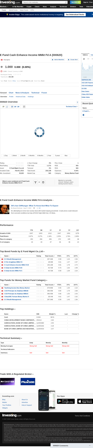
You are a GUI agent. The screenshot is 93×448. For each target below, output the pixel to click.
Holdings (31, 97)
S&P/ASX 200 (86, 80)
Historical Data (20, 97)
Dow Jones (85, 91)
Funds (4, 10)
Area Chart (7, 106)
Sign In (85, 2)
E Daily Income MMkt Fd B (13, 268)
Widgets (5, 408)
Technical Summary (10, 338)
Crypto (29, 7)
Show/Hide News (24, 106)
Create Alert (74, 59)
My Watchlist (18, 7)
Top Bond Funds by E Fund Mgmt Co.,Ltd (21, 251)
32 (39, 208)
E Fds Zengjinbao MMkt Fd (13, 262)
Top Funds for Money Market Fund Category (23, 280)
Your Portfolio (6, 405)
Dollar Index (86, 97)
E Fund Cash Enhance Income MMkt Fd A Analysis (26, 200)
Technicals (63, 7)
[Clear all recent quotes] (83, 114)
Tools (81, 7)
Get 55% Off (75, 2)
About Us (25, 399)
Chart (11, 93)
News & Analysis (22, 93)
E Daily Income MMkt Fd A (13, 271)
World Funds (13, 10)
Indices (85, 55)
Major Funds (24, 10)
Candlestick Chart (3, 106)
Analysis (53, 7)
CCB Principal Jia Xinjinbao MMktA (16, 294)
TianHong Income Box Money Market (17, 288)
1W (15, 107)
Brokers (73, 7)
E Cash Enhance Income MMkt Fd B (16, 265)
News (45, 7)
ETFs (32, 10)
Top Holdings (7, 309)
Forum (44, 93)
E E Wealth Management (12, 259)
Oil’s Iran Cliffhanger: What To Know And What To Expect (35, 206)
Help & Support (27, 405)
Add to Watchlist (59, 59)
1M (18, 107)
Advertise (25, 402)
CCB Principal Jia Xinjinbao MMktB (16, 291)
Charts (37, 7)
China (14, 81)
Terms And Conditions (82, 416)
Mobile (4, 402)
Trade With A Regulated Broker (16, 374)
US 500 (84, 88)
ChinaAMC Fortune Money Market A (16, 296)
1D (12, 107)
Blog (3, 399)
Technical (35, 93)
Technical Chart (71, 106)
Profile (11, 97)
